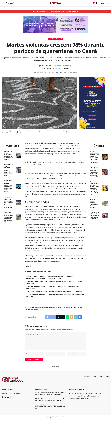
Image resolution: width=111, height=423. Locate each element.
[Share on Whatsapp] (67, 317)
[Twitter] (8, 3)
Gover (36, 307)
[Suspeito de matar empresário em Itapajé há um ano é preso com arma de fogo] (18, 217)
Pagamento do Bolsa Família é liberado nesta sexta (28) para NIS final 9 (94, 215)
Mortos (65, 307)
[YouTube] (10, 3)
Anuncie (100, 376)
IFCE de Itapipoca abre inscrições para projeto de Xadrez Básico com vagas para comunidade (94, 157)
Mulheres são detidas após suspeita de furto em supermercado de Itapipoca (55, 291)
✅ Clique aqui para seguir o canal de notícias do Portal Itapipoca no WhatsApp (55, 11)
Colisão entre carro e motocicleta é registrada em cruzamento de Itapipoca (8, 155)
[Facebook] (6, 3)
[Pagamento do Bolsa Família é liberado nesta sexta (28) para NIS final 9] (105, 215)
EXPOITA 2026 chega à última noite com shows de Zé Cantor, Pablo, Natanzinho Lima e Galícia (94, 172)
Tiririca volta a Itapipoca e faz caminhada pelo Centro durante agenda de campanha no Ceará (8, 170)
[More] (61, 72)
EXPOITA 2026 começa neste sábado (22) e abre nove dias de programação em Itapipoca (8, 202)
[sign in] (3, 3)
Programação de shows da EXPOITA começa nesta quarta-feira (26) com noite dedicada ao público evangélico (7, 186)
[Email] (53, 72)
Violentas (80, 307)
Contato (93, 376)
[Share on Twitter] (49, 72)
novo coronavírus (52, 143)
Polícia (59, 39)
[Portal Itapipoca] (55, 3)
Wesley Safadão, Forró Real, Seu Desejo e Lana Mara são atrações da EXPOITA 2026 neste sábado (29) (94, 188)
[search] (99, 3)
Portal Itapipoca (46, 65)
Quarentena (72, 307)
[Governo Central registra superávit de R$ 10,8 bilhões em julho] (105, 203)
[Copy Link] (76, 317)
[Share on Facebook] (46, 72)
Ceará (51, 39)
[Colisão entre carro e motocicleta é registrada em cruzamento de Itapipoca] (18, 155)
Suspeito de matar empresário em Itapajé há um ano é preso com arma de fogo (8, 217)
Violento (27, 309)
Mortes (60, 307)
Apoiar (106, 376)
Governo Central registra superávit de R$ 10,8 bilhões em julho (94, 203)
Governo (42, 307)
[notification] (96, 3)
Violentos (34, 309)
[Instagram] (13, 3)
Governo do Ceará (51, 307)
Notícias (87, 376)
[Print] (57, 72)
